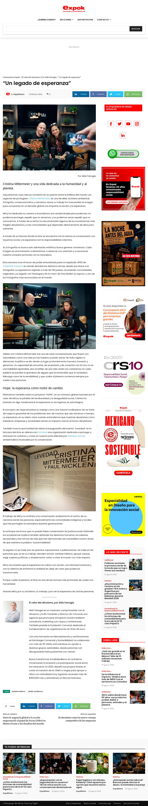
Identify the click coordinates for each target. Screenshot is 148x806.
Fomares (42, 432)
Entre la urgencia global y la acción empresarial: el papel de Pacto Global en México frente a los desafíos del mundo (24, 720)
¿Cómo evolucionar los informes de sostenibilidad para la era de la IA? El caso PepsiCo (115, 618)
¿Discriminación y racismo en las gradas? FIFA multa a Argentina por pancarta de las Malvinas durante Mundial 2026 (115, 591)
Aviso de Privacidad (131, 803)
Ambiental (108, 560)
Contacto (117, 803)
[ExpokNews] (8, 94)
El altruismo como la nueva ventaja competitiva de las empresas (77, 719)
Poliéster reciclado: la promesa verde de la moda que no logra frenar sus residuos (115, 567)
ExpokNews (19, 94)
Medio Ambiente (35, 691)
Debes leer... (107, 648)
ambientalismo (18, 691)
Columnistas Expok (11, 77)
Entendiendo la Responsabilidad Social (114, 609)
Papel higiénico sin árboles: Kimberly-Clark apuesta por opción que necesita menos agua (91, 784)
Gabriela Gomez (76, 435)
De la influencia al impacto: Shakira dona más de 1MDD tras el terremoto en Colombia (114, 678)
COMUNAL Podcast (13, 266)
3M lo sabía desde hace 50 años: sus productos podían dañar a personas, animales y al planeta (114, 700)
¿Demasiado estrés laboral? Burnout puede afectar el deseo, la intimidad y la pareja (129, 782)
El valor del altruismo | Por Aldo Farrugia (39, 77)
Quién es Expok (90, 803)
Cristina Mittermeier (39, 198)
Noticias (107, 581)
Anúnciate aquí (105, 803)
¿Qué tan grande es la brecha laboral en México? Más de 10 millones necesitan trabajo (113, 656)
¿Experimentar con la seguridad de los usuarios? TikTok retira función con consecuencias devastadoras (56, 784)
